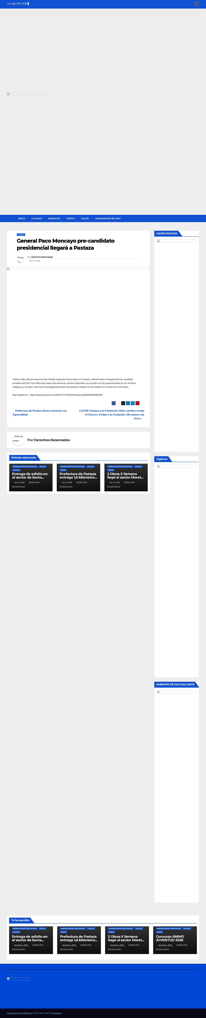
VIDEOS (70, 218)
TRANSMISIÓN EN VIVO (108, 218)
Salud (85, 218)
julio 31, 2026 (21, 945)
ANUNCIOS (54, 218)
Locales (37, 218)
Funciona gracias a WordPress (20, 1013)
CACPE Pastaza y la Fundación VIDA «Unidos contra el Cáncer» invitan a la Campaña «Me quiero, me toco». (111, 414)
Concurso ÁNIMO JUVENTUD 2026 (170, 938)
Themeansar (56, 1013)
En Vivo (43, 466)
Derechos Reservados (42, 257)
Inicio (21, 218)
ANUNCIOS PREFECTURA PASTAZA (25, 466)
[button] (197, 218)
